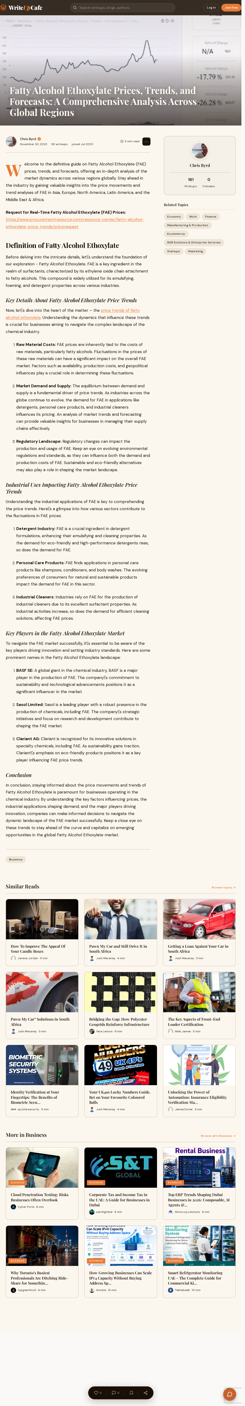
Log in (211, 7)
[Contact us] (229, 1394)
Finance (210, 217)
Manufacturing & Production (187, 225)
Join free (231, 7)
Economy (174, 217)
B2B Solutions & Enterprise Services (194, 242)
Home (10, 20)
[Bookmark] (131, 1393)
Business (24, 20)
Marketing (195, 251)
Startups (173, 251)
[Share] (145, 1393)
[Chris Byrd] (11, 141)
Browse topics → (224, 887)
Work (193, 217)
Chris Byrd (28, 139)
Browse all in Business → (218, 1136)
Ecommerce (176, 234)
